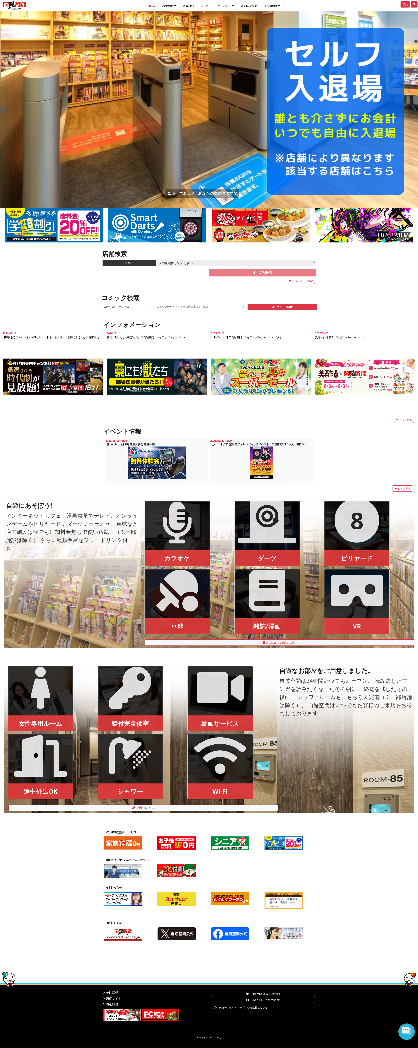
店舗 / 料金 (188, 5)
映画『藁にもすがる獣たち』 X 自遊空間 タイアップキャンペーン (146, 337)
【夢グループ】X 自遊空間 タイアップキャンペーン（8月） (246, 337)
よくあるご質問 (249, 5)
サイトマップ (237, 1007)
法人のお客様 (271, 5)
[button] (4, 109)
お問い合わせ (219, 1007)
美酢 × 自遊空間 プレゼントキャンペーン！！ (341, 337)
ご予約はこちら (144, 807)
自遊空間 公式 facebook (264, 1000)
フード (204, 5)
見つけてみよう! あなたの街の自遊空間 (202, 193)
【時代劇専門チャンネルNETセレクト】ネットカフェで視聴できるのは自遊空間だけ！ (53, 337)
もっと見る (405, 419)
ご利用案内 (168, 5)
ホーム (151, 5)
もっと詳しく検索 (302, 281)
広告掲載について (257, 1007)
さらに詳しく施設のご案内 (281, 642)
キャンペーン (224, 5)
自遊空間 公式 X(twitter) (264, 994)
